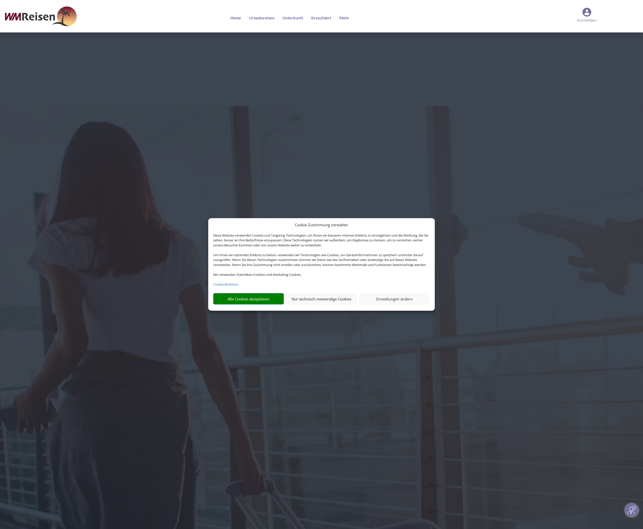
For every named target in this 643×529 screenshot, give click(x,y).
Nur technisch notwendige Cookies (321, 298)
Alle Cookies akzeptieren (249, 298)
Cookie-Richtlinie (225, 284)
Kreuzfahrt (321, 17)
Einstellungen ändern (394, 298)
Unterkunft (293, 17)
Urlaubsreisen (262, 17)
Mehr (344, 17)
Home (235, 17)
